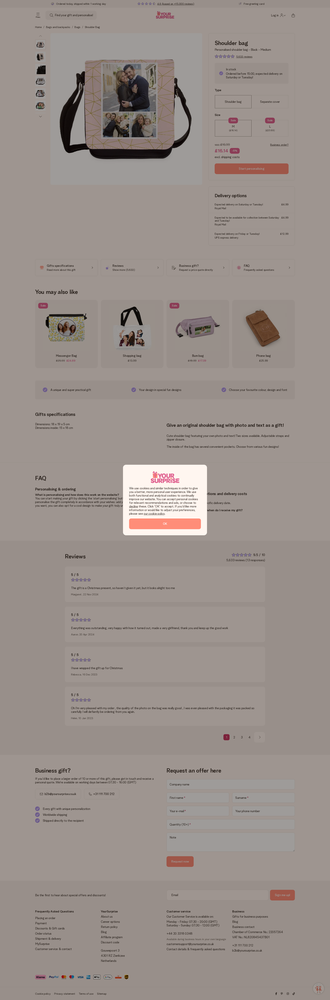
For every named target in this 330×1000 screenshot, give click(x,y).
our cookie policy (154, 513)
